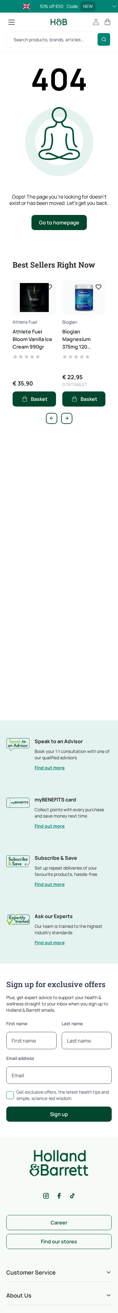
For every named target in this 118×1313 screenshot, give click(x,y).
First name (16, 1024)
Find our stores (59, 1241)
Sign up (59, 1114)
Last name (72, 1024)
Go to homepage (59, 222)
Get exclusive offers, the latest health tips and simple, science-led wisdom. (62, 1095)
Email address (20, 1058)
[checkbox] (10, 1095)
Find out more (50, 768)
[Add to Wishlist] (49, 287)
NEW (88, 6)
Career (59, 1222)
